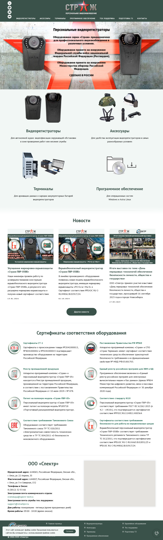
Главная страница (55, 523)
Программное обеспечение (82, 18)
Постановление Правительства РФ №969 (121, 343)
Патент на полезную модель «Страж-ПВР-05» (46, 398)
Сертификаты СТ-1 (33, 343)
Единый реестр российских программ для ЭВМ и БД (126, 368)
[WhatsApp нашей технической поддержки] (9, 9)
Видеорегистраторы (25, 18)
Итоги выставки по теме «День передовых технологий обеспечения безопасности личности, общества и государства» (131, 273)
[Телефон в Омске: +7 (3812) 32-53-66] (9, 4)
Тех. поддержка (107, 18)
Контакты (142, 18)
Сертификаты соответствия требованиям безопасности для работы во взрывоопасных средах (127, 422)
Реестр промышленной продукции (41, 368)
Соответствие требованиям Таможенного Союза (48, 420)
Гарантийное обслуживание (135, 523)
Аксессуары (45, 18)
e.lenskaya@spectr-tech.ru (20, 496)
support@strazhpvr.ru (18, 503)
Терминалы (60, 18)
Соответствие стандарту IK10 (115, 398)
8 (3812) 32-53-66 (17, 489)
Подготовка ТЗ (126, 18)
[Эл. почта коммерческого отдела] (9, 13)
